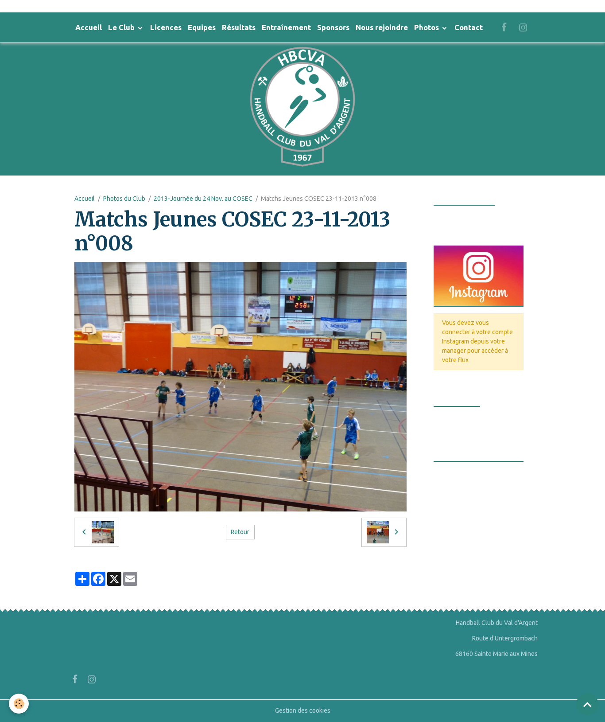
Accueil (88, 27)
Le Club (122, 27)
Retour (240, 531)
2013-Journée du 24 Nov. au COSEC (203, 198)
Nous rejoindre (382, 27)
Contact (468, 27)
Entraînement (286, 27)
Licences (166, 27)
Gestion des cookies (302, 710)
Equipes (202, 27)
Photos (427, 27)
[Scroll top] (587, 704)
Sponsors (333, 27)
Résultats (239, 27)
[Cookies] (19, 704)
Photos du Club (124, 198)
